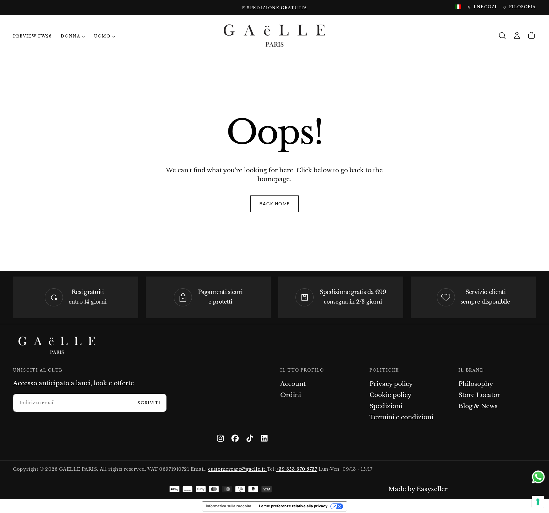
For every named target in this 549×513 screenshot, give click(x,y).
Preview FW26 (32, 36)
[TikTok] (249, 438)
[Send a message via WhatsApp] (538, 476)
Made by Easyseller (418, 489)
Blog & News (478, 406)
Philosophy (475, 383)
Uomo (102, 36)
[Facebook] (235, 438)
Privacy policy (391, 383)
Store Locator (479, 395)
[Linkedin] (264, 438)
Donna (70, 36)
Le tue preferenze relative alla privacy (293, 506)
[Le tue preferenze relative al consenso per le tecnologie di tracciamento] (538, 502)
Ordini (290, 395)
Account (293, 383)
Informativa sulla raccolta (228, 506)
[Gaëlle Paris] (57, 345)
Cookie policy (390, 395)
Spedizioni (385, 406)
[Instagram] (220, 438)
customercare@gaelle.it (237, 469)
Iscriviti (148, 403)
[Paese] (458, 7)
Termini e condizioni (401, 417)
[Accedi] (516, 36)
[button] (502, 36)
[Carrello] (531, 36)
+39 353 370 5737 (296, 469)
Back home (275, 204)
